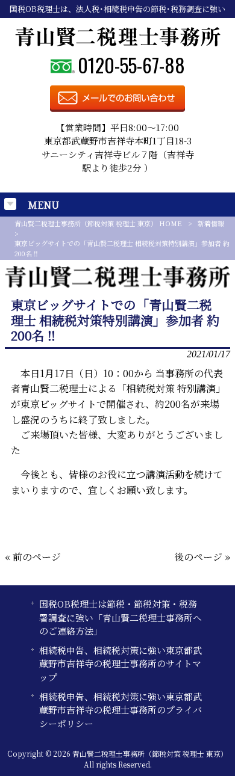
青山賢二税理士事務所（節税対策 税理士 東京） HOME (98, 223)
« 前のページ (33, 557)
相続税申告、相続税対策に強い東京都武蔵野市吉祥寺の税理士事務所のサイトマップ (120, 663)
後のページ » (202, 557)
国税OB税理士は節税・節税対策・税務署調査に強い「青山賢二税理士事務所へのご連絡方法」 (120, 617)
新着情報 (211, 223)
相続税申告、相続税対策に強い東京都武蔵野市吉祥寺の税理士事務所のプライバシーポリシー (120, 710)
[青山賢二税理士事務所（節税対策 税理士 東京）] (118, 43)
